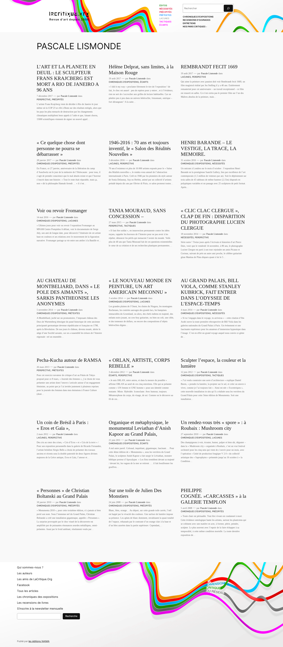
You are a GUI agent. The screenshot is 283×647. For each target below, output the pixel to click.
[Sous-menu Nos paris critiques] (206, 26)
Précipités (58, 99)
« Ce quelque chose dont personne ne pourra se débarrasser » (61, 148)
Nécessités (218, 163)
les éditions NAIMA (38, 641)
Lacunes (186, 77)
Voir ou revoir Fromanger (62, 210)
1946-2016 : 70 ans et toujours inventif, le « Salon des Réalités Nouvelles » (140, 148)
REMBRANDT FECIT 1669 (209, 66)
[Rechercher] (228, 8)
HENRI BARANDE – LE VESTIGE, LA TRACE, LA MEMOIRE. (208, 148)
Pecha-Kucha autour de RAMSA (69, 360)
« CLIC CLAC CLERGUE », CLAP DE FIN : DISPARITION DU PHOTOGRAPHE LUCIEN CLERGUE (213, 219)
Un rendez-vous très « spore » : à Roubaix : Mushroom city (213, 425)
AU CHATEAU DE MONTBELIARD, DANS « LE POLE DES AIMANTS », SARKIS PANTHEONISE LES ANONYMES (68, 292)
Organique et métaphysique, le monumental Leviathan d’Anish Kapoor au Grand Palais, (140, 428)
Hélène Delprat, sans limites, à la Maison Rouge (141, 69)
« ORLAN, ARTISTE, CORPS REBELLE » (139, 363)
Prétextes (74, 313)
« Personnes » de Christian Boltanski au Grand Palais (63, 493)
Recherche (71, 616)
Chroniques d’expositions (124, 82)
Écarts (144, 82)
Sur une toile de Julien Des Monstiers (135, 493)
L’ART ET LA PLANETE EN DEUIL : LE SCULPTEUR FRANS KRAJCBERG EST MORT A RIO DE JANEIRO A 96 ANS (68, 78)
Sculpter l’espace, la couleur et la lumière (213, 363)
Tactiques (130, 226)
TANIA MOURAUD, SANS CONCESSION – (137, 213)
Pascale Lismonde (69, 96)
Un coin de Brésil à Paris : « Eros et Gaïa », (62, 425)
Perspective (44, 99)
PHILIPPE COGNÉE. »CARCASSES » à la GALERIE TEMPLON (213, 496)
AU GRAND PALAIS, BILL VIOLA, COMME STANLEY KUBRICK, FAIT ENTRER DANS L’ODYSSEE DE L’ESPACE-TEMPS (211, 292)
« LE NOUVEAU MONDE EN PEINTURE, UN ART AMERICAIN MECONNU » (140, 286)
